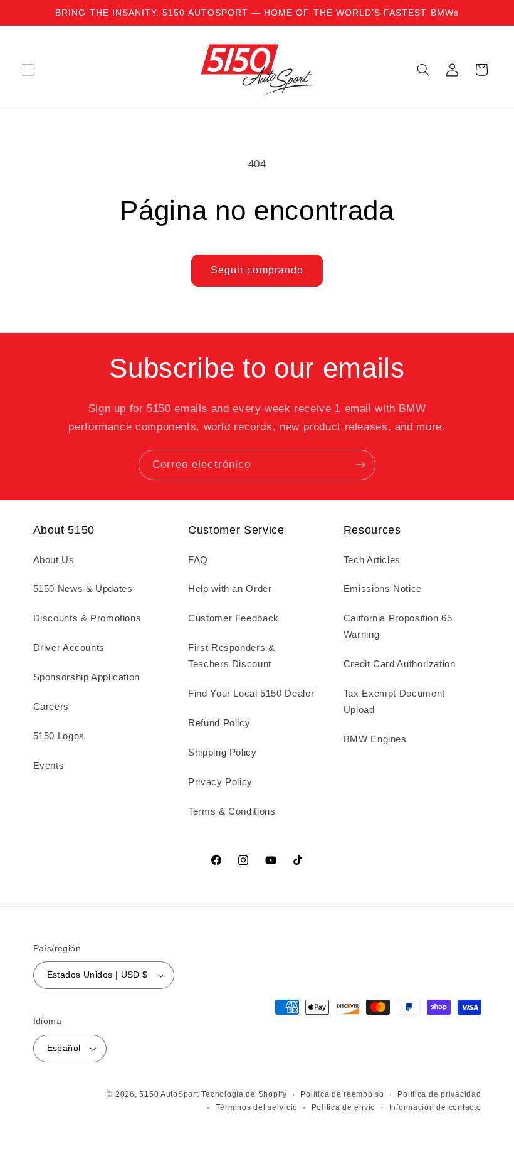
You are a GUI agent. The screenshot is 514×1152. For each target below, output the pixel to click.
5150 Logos (59, 736)
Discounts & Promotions (87, 618)
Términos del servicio (257, 1107)
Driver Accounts (69, 648)
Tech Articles (372, 560)
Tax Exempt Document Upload (394, 702)
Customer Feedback (233, 618)
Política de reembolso (342, 1094)
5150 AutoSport (168, 1094)
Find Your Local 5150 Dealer (251, 694)
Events (49, 766)
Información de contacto (435, 1107)
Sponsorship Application (86, 677)
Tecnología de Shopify (243, 1094)
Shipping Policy (222, 753)
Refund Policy (219, 723)
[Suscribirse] (360, 465)
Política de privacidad (439, 1094)
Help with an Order (229, 589)
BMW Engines (375, 739)
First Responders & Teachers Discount (231, 656)
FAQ (198, 560)
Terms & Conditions (231, 811)
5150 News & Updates (83, 589)
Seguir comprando (257, 270)
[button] (27, 69)
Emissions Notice (383, 589)
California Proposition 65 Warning (398, 626)
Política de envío (344, 1107)
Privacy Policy (220, 782)
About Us (54, 560)
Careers (51, 707)
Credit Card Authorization (400, 664)
